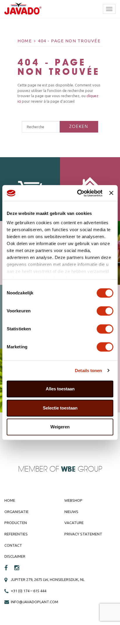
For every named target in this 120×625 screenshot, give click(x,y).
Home (24, 40)
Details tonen (88, 370)
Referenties (16, 534)
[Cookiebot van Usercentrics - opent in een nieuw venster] (78, 193)
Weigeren (60, 426)
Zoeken (78, 126)
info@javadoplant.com (34, 602)
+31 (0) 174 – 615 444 (28, 591)
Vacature (74, 523)
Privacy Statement (83, 534)
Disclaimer (14, 556)
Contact (13, 545)
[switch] (105, 311)
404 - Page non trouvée (69, 40)
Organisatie (16, 512)
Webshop (73, 500)
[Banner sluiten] (111, 193)
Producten (15, 523)
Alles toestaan (60, 388)
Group (81, 469)
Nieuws (71, 512)
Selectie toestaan (60, 407)
